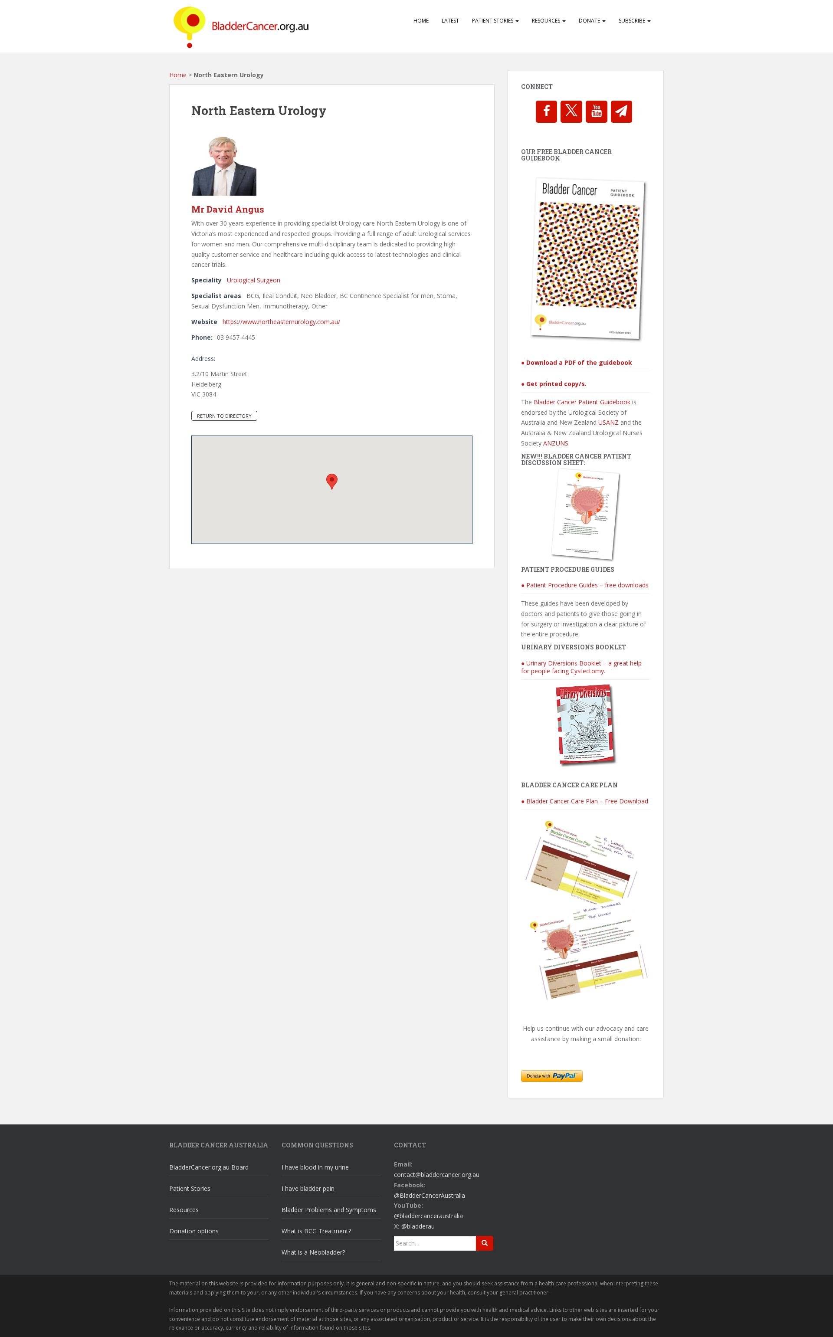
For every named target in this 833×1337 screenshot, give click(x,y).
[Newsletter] (622, 112)
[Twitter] (571, 112)
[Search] (484, 1243)
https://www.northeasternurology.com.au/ (281, 322)
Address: (203, 358)
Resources (546, 20)
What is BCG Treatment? (316, 1231)
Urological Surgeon (253, 280)
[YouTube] (596, 112)
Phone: (202, 337)
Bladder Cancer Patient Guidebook (582, 402)
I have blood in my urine (315, 1167)
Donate (590, 20)
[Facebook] (547, 112)
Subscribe (632, 20)
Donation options (194, 1231)
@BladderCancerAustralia (429, 1195)
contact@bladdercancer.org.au (436, 1174)
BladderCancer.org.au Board (209, 1167)
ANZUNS (555, 443)
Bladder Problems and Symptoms (329, 1210)
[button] (332, 482)
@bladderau (418, 1226)
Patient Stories (493, 20)
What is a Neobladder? (313, 1252)
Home (421, 20)
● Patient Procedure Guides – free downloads (585, 585)
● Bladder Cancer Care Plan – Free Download (584, 801)
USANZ (608, 422)
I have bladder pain (308, 1188)
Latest (450, 20)
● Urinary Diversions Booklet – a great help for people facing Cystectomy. (581, 667)
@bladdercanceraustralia (428, 1216)
